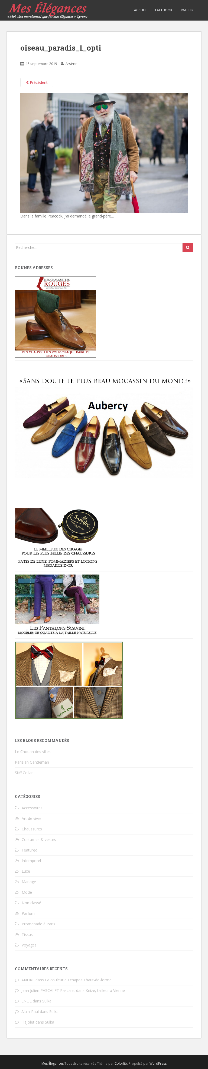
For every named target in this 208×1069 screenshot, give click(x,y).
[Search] (188, 247)
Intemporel (31, 860)
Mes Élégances (52, 1063)
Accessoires (32, 807)
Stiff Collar (24, 772)
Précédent (38, 82)
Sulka (46, 1001)
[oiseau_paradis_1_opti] (104, 152)
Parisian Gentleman (32, 762)
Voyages (29, 945)
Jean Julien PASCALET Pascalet (48, 990)
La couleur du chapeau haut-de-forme (78, 979)
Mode (27, 892)
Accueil (140, 10)
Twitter (186, 10)
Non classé (31, 902)
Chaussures (32, 829)
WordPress (158, 1063)
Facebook (163, 10)
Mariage (29, 881)
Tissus (27, 934)
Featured (29, 850)
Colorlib (121, 1063)
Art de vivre (31, 818)
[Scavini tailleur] (69, 679)
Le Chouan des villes (33, 751)
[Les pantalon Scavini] (57, 604)
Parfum (28, 913)
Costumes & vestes (39, 839)
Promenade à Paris (38, 923)
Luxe (26, 871)
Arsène (71, 63)
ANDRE (27, 979)
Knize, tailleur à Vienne (105, 990)
